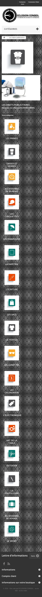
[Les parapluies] (11, 227)
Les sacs (11, 314)
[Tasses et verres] (11, 151)
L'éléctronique (12, 415)
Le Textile (12, 339)
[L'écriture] (11, 277)
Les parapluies (11, 239)
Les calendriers (12, 391)
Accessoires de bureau (12, 190)
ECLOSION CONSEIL (26, 588)
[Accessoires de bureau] (11, 176)
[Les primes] (11, 126)
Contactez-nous (22, 3)
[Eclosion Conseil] (21, 15)
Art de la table (11, 441)
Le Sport (12, 541)
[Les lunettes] (11, 353)
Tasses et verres (11, 165)
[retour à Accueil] (4, 37)
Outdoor (11, 465)
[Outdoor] (11, 453)
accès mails (23, 590)
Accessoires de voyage (12, 517)
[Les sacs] (11, 302)
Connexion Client (33, 2)
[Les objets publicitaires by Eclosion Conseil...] (21, 57)
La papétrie (11, 264)
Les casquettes (12, 215)
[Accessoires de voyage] (11, 504)
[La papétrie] (11, 252)
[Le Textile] (11, 327)
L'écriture (12, 289)
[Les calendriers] (11, 378)
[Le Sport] (11, 529)
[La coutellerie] (11, 478)
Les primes (12, 138)
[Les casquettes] (11, 202)
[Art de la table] (11, 428)
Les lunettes (11, 364)
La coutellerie (12, 492)
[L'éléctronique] (11, 403)
